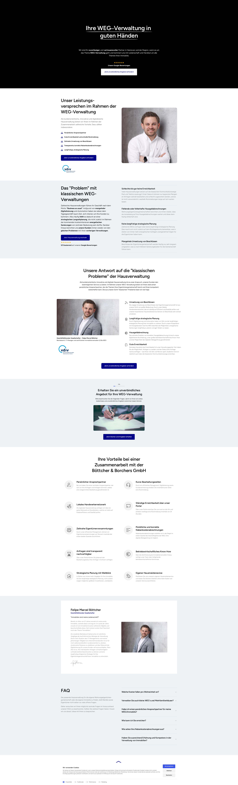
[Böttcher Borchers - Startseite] (66, 349)
